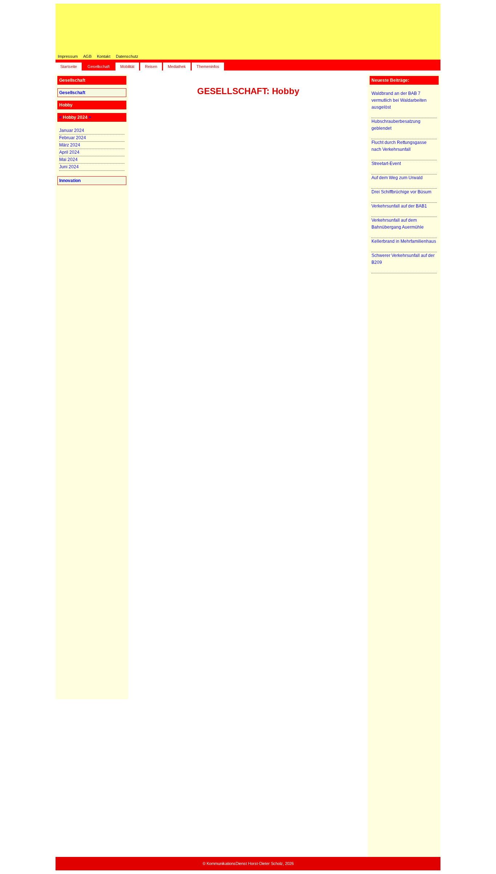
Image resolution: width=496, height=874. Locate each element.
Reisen (151, 66)
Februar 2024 (72, 137)
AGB (87, 56)
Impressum (68, 56)
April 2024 (69, 152)
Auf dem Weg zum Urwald (397, 177)
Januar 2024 (71, 130)
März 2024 (69, 145)
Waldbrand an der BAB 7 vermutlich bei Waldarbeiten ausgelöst (399, 100)
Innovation (70, 180)
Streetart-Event (386, 163)
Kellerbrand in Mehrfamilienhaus (403, 241)
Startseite (68, 66)
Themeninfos (207, 66)
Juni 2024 (69, 166)
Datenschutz (127, 56)
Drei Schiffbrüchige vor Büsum (401, 191)
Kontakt (103, 56)
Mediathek (177, 66)
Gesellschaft (99, 66)
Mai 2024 (68, 159)
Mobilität (127, 66)
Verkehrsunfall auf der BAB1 (399, 206)
